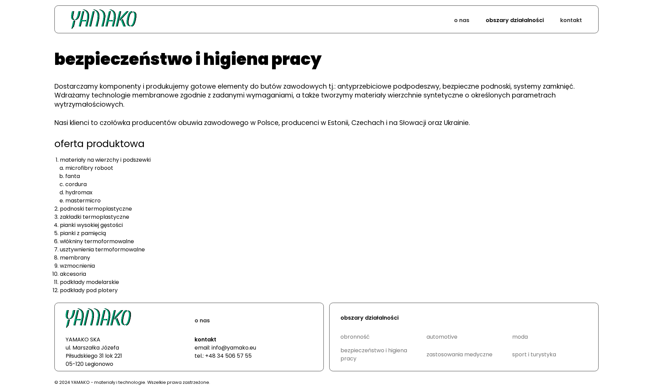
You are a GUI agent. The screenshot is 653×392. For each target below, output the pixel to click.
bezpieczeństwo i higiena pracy (373, 354)
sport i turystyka (534, 354)
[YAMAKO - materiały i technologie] (103, 20)
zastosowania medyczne (459, 354)
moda (520, 337)
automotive (441, 337)
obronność (355, 337)
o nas (461, 20)
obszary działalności (515, 20)
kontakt (571, 20)
